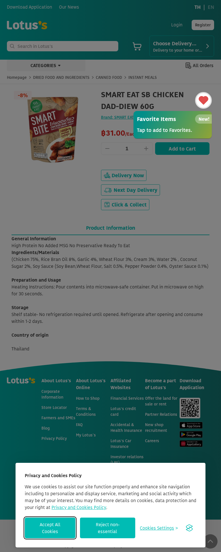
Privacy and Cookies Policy (79, 507)
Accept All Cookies (50, 528)
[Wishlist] (203, 100)
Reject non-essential (107, 528)
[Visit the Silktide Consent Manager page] (189, 528)
